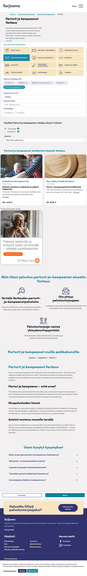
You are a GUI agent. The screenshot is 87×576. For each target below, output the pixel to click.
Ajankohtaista (35, 544)
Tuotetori (33, 541)
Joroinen (32, 357)
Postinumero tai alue (10, 93)
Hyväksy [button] (22, 571)
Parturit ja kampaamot (46, 14)
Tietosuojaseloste (10, 558)
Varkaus (52, 357)
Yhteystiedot (9, 529)
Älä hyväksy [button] (32, 571)
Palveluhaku (9, 541)
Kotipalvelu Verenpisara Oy (15, 181)
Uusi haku (22, 495)
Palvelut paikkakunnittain (14, 549)
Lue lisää (9, 41)
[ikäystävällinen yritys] (39, 203)
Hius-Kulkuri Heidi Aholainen (60, 181)
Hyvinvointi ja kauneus (26, 14)
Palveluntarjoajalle (11, 546)
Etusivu (13, 14)
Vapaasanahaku (9, 101)
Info (5, 544)
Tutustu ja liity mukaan (68, 507)
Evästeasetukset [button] (9, 571)
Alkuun (65, 495)
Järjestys (8, 136)
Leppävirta (42, 357)
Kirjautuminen (35, 546)
